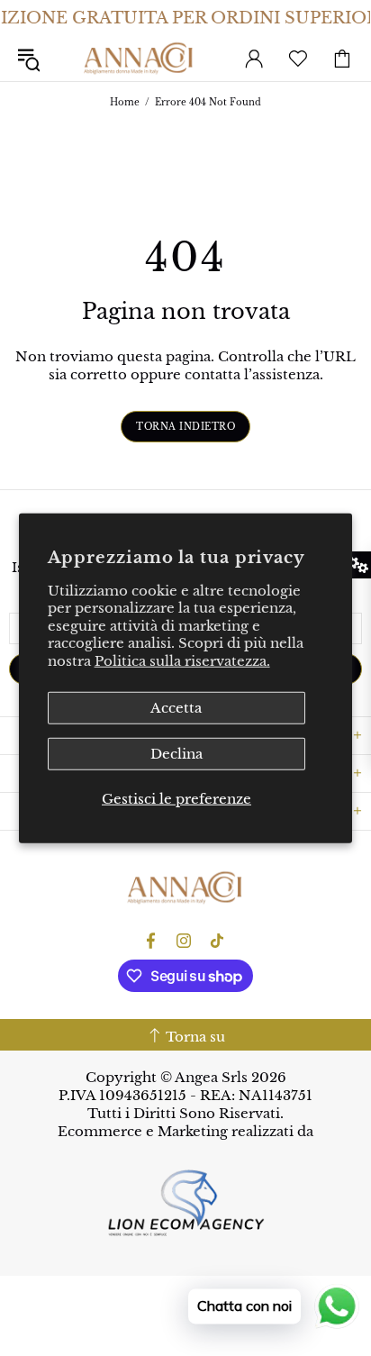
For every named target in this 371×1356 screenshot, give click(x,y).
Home (125, 102)
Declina (176, 753)
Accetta (176, 707)
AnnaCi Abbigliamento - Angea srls (139, 58)
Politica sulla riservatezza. (182, 660)
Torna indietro (185, 426)
